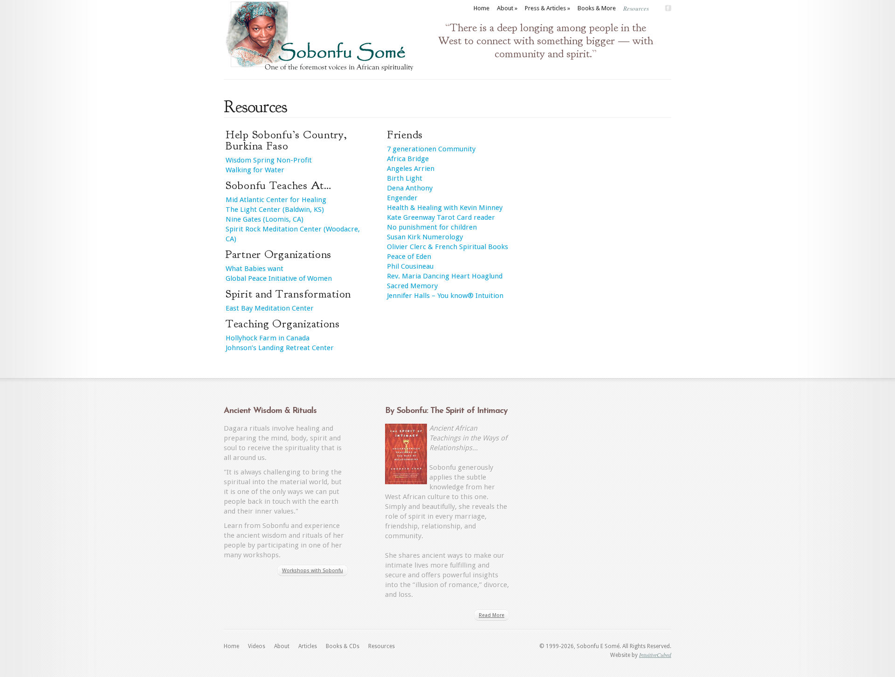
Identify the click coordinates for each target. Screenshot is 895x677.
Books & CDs (342, 646)
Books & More (597, 8)
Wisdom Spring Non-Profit (269, 160)
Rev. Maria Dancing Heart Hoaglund (445, 276)
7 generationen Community (431, 149)
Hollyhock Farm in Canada (268, 338)
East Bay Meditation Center (270, 308)
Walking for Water (255, 170)
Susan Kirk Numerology (425, 237)
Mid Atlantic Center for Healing (276, 200)
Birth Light (404, 178)
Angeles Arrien (410, 168)
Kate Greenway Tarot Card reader (441, 217)
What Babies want (254, 268)
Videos (256, 646)
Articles (307, 646)
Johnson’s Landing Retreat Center (280, 348)
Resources (636, 8)
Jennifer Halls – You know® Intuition (445, 295)
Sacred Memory (412, 286)
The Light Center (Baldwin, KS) (275, 209)
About (507, 8)
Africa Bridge (408, 159)
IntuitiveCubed (655, 654)
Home (481, 8)
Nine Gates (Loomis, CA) (264, 219)
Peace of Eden (409, 256)
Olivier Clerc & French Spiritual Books (447, 247)
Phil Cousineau (410, 266)
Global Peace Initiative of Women (279, 278)
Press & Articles (547, 8)
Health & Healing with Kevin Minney (445, 207)
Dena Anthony (410, 188)
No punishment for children (432, 227)
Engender (402, 198)
